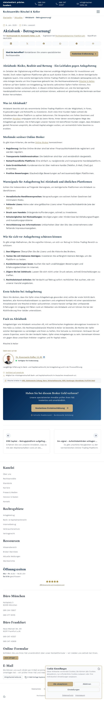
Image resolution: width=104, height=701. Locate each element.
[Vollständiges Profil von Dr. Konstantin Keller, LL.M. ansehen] (8, 359)
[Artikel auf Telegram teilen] (77, 44)
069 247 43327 (9, 636)
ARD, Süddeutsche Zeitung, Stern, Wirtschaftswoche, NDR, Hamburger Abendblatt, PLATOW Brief (58, 380)
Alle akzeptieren (60, 684)
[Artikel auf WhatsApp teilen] (60, 44)
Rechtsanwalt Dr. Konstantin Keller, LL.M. (23, 36)
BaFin (8, 208)
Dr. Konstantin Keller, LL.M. (29, 357)
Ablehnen (87, 684)
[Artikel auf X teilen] (27, 44)
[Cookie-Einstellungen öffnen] (4, 696)
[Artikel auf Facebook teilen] (44, 44)
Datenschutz (67, 695)
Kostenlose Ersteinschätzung (50, 408)
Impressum (80, 695)
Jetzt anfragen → (10, 658)
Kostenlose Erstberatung (82, 54)
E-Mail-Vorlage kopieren (36, 677)
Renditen (17, 118)
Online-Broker (41, 142)
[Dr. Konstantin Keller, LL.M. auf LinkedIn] (44, 357)
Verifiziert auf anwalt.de (15, 372)
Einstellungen (74, 690)
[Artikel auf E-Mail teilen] (93, 44)
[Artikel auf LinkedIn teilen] (11, 44)
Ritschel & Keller (86, 81)
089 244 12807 (9, 610)
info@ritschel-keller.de (12, 677)
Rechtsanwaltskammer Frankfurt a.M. (70, 36)
